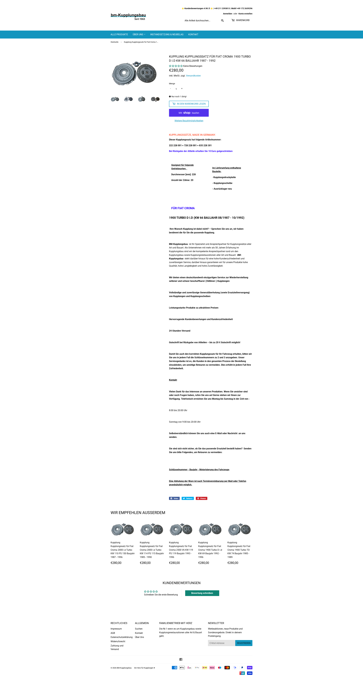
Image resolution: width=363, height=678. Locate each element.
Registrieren (244, 643)
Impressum (116, 628)
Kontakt (193, 34)
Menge (172, 83)
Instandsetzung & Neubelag (166, 34)
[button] (176, 66)
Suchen (139, 628)
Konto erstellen (245, 14)
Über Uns (138, 34)
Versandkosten (193, 75)
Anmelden (227, 14)
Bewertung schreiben (202, 593)
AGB (113, 633)
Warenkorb (243, 20)
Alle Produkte (119, 34)
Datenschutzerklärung (122, 637)
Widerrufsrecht (118, 641)
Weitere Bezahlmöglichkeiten (189, 120)
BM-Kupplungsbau (124, 668)
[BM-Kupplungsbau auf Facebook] (180, 659)
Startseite (114, 42)
